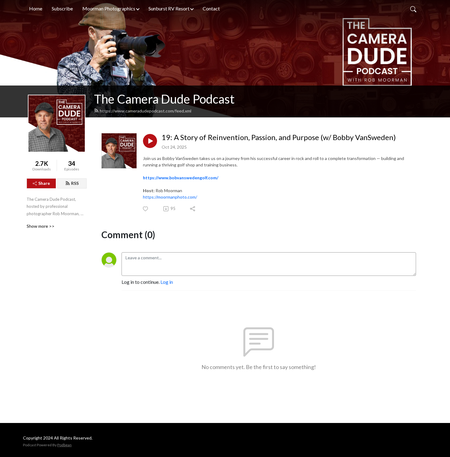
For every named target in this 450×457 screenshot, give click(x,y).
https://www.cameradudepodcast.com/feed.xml (145, 110)
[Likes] (145, 209)
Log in (166, 282)
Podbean (64, 445)
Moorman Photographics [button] (108, 8)
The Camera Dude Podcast (164, 99)
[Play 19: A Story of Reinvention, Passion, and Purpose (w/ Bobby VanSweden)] (150, 141)
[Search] (413, 8)
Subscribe (62, 8)
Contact (211, 8)
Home (35, 8)
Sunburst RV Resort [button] (168, 8)
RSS (75, 183)
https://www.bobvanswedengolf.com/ (180, 177)
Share (44, 183)
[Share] (193, 209)
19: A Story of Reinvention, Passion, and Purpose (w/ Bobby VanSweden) (279, 137)
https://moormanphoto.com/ (170, 197)
